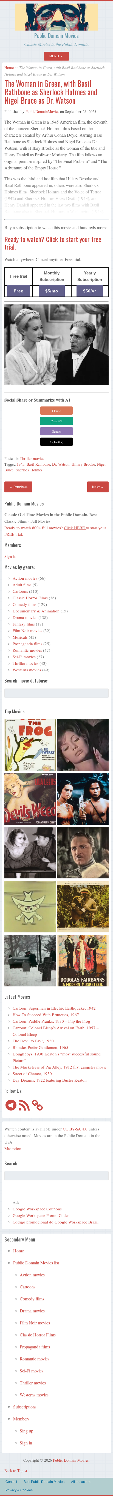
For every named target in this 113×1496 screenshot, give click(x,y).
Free (18, 291)
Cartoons (20, 591)
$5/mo (51, 291)
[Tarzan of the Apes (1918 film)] (83, 907)
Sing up (26, 1431)
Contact (11, 1482)
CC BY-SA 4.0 (75, 1129)
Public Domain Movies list (36, 1262)
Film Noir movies (27, 630)
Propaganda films (27, 643)
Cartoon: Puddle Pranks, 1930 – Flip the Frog (51, 1021)
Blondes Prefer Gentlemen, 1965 (40, 1047)
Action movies (25, 578)
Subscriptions (24, 1407)
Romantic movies (27, 650)
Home (9, 67)
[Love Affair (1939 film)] (30, 853)
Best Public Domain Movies (44, 1482)
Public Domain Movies (56, 35)
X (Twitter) (56, 442)
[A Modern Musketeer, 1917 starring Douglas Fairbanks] (83, 961)
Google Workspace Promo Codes (41, 1215)
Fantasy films (24, 624)
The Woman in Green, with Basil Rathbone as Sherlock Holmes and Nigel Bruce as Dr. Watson (50, 92)
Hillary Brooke (83, 464)
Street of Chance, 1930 (32, 1073)
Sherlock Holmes (29, 469)
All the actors (80, 1482)
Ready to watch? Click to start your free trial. (52, 243)
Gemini (56, 431)
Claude (56, 411)
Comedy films (24, 604)
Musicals (20, 637)
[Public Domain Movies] (56, 28)
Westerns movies (27, 669)
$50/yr (89, 291)
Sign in (10, 556)
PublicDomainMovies (42, 111)
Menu (54, 56)
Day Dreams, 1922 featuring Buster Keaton (50, 1080)
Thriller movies (32, 458)
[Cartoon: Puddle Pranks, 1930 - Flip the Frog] (30, 745)
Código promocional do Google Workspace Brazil (55, 1222)
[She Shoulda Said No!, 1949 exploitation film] (30, 799)
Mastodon (12, 1148)
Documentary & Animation (36, 611)
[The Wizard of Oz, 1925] (83, 853)
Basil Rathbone (38, 464)
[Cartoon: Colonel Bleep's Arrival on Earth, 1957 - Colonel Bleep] (30, 907)
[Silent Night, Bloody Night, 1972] (30, 961)
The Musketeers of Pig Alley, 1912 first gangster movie (60, 1067)
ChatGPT (56, 421)
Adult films (22, 584)
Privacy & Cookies (19, 1490)
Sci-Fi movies (24, 656)
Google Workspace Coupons (37, 1208)
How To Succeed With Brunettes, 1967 (46, 1014)
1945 (20, 464)
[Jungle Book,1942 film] (83, 799)
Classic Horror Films (30, 597)
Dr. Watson (60, 464)
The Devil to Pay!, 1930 (33, 1040)
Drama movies (25, 617)
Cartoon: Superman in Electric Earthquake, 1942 (54, 1008)
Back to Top (13, 1470)
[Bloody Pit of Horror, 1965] (83, 745)
